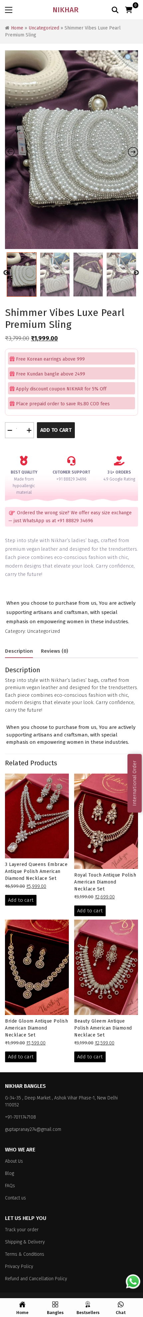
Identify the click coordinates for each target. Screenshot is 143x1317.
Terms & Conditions (24, 1254)
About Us (14, 1161)
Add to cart (56, 430)
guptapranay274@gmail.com (33, 1129)
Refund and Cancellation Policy (36, 1279)
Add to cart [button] (21, 900)
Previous (6, 273)
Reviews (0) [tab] (54, 651)
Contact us (15, 1198)
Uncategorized (44, 28)
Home (17, 28)
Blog (9, 1173)
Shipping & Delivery (25, 1242)
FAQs (10, 1186)
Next (136, 273)
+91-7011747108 (20, 1117)
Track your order (22, 1230)
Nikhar (65, 9)
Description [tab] (19, 651)
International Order (134, 783)
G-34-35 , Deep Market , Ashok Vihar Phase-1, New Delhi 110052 (61, 1101)
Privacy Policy (19, 1266)
